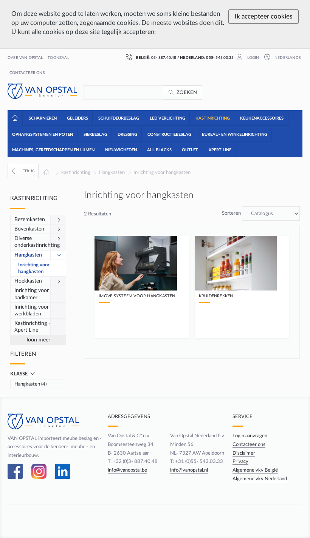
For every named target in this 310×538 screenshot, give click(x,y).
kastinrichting (75, 172)
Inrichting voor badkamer (31, 294)
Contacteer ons (27, 73)
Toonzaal (58, 58)
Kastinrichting (33, 198)
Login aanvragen (249, 435)
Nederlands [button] (287, 58)
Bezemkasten (29, 219)
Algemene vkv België (255, 470)
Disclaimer (243, 453)
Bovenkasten (29, 229)
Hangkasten (112, 172)
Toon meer (38, 340)
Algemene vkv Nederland (259, 479)
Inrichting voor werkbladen (31, 310)
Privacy (240, 461)
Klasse (19, 374)
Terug (29, 171)
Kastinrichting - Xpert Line (32, 327)
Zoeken (187, 92)
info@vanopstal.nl (189, 470)
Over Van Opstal (25, 58)
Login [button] (252, 58)
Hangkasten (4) (30, 384)
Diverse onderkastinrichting (32, 242)
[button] (42, 117)
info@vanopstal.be (127, 470)
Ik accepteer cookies (263, 16)
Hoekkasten (28, 281)
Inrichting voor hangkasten (162, 172)
